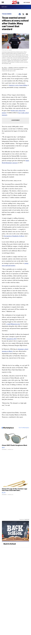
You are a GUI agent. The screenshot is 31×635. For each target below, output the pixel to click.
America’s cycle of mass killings (18, 85)
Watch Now (26, 2)
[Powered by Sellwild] (26, 519)
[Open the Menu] (2, 2)
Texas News (7, 14)
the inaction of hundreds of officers (14, 236)
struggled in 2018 (11, 339)
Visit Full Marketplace (24, 427)
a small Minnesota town (13, 324)
